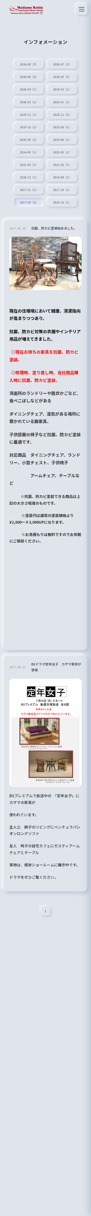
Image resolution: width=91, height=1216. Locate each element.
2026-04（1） (29, 89)
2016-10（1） (62, 202)
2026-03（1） (62, 89)
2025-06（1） (62, 140)
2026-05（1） (62, 77)
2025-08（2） (29, 140)
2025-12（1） (29, 115)
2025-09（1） (62, 127)
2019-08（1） (62, 177)
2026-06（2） (29, 77)
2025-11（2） (62, 115)
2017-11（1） (29, 190)
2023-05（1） (62, 152)
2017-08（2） (29, 202)
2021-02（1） (62, 165)
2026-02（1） (29, 102)
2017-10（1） (62, 190)
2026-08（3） (29, 64)
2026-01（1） (62, 102)
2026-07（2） (62, 64)
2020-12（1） (29, 177)
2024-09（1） (29, 152)
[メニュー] (81, 9)
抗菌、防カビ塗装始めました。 (54, 228)
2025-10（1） (29, 127)
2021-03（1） (29, 165)
